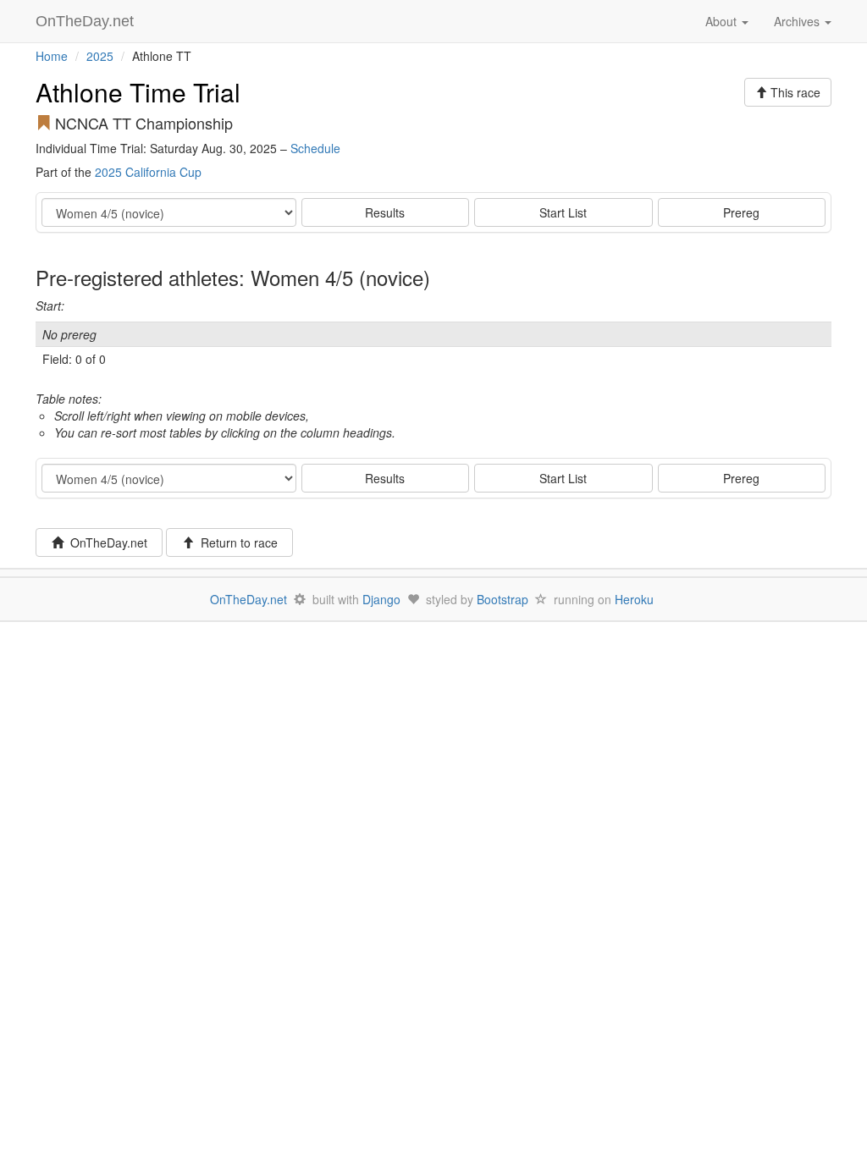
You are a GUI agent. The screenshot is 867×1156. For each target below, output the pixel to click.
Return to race (236, 542)
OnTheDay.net (87, 21)
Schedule (315, 148)
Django (381, 599)
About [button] (722, 21)
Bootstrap (502, 599)
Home (52, 55)
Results (385, 212)
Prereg (741, 212)
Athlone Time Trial (138, 92)
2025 (99, 55)
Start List (563, 212)
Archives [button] (798, 21)
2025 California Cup (148, 171)
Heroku (634, 599)
